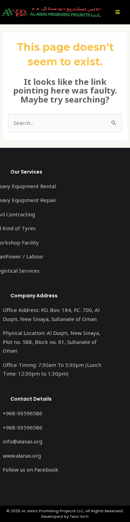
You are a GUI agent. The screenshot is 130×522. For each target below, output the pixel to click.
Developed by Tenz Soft (65, 516)
